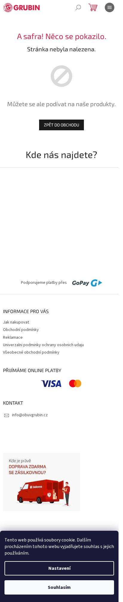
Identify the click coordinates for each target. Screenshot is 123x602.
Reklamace (13, 338)
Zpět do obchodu (61, 124)
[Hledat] (78, 7)
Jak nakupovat (16, 322)
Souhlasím (59, 587)
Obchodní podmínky (21, 330)
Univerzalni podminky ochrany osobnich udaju (43, 345)
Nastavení (59, 568)
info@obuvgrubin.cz (30, 415)
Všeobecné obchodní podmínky (31, 352)
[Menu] (110, 7)
